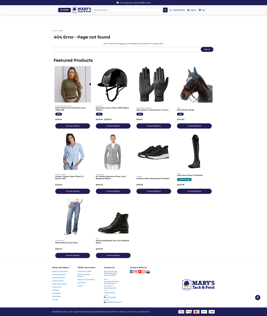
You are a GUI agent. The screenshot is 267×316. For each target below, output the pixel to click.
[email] (148, 271)
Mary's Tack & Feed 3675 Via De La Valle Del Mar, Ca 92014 (110, 273)
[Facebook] (131, 271)
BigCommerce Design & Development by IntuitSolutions (96, 312)
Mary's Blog (81, 282)
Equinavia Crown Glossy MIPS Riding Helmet (112, 109)
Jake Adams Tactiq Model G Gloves (152, 110)
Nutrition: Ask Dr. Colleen (86, 279)
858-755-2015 (110, 292)
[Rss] (144, 271)
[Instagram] (135, 271)
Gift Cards (55, 290)
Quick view (72, 84)
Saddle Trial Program (59, 284)
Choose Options (73, 126)
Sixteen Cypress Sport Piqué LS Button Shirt (69, 177)
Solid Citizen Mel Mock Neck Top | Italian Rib (70, 109)
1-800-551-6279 (111, 288)
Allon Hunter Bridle (185, 110)
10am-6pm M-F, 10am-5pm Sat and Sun (111, 282)
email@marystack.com (114, 302)
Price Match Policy (58, 277)
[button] (257, 297)
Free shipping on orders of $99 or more (135, 3)
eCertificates (56, 293)
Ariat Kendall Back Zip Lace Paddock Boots (112, 242)
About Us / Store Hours (60, 271)
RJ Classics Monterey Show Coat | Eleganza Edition (111, 177)
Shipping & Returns (59, 274)
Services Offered (57, 281)
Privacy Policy (57, 287)
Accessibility (56, 296)
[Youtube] (140, 271)
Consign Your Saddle (84, 271)
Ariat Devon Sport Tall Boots (190, 175)
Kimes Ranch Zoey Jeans (66, 243)
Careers (80, 286)
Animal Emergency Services (84, 275)
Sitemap (55, 299)
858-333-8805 (111, 297)
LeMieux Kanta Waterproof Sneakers (152, 179)
